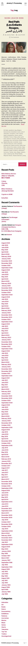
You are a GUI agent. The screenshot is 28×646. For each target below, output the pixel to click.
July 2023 (4, 326)
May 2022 (4, 358)
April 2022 (4, 360)
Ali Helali (6, 130)
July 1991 (4, 580)
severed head (17, 148)
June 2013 (4, 504)
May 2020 (4, 412)
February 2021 (6, 391)
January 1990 (6, 585)
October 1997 (5, 556)
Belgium (19, 130)
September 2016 (6, 488)
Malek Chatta (22, 140)
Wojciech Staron (8, 155)
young (24, 155)
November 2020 (6, 398)
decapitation (10, 135)
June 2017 (4, 472)
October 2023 (6, 319)
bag (16, 130)
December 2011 (6, 508)
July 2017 (4, 470)
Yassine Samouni (17, 155)
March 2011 (5, 513)
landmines (23, 138)
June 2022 (4, 355)
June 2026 (4, 247)
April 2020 (4, 414)
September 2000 (7, 544)
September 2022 (6, 349)
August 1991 (5, 578)
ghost (18, 137)
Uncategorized (6, 636)
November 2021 (6, 371)
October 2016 (5, 486)
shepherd (6, 150)
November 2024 (6, 290)
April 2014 (4, 499)
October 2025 (6, 265)
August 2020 (5, 405)
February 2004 (6, 535)
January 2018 (5, 461)
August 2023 (5, 324)
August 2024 (5, 297)
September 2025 (6, 268)
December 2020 (6, 396)
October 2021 (5, 373)
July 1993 (4, 571)
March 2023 (5, 335)
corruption (12, 133)
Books (3, 607)
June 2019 (4, 434)
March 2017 (5, 479)
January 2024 (6, 313)
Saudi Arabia (9, 148)
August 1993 (5, 569)
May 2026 (4, 250)
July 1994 (4, 565)
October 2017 (5, 466)
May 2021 (4, 385)
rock (5, 148)
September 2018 (6, 445)
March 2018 (5, 457)
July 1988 (4, 594)
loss (11, 140)
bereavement (7, 132)
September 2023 (6, 322)
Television (4, 629)
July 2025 (4, 272)
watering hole (10, 154)
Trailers (4, 634)
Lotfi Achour (15, 140)
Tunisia (11, 152)
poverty (17, 145)
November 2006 (6, 524)
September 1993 (6, 567)
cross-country (19, 133)
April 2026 (4, 252)
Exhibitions (5, 613)
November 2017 (6, 463)
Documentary (5, 611)
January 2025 (6, 286)
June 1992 (4, 574)
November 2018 (6, 441)
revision (19, 147)
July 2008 (4, 520)
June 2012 (4, 506)
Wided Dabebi (18, 154)
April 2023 (4, 333)
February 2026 (6, 256)
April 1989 (4, 589)
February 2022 (6, 364)
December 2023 (6, 315)
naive (15, 143)
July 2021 (4, 380)
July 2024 (4, 299)
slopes (10, 150)
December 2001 (6, 540)
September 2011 (6, 511)
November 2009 (6, 517)
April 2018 (4, 454)
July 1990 (4, 583)
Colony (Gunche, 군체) (4, 183)
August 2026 (5, 243)
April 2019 (4, 439)
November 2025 (6, 263)
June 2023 (4, 328)
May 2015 (4, 497)
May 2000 (4, 549)
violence (23, 152)
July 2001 (4, 542)
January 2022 (6, 367)
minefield (15, 142)
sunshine (15, 150)
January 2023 (6, 340)
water (5, 154)
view (15, 152)
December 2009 (6, 515)
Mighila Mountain (8, 142)
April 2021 (4, 387)
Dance (3, 609)
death (5, 135)
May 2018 (4, 452)
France (11, 137)
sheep (23, 148)
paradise (19, 143)
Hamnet (9, 234)
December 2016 (6, 481)
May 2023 (4, 331)
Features (7, 18)
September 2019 (6, 427)
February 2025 (6, 283)
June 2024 (4, 301)
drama (16, 135)
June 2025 (4, 274)
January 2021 (5, 394)
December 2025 (6, 261)
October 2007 (6, 522)
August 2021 (5, 378)
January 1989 (5, 592)
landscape (6, 140)
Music (3, 622)
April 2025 (4, 279)
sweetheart (21, 150)
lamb (18, 138)
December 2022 (6, 342)
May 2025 (4, 277)
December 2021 (6, 369)
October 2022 (5, 346)
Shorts (3, 627)
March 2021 (5, 389)
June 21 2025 (21, 35)
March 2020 (5, 416)
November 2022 (6, 344)
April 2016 (4, 495)
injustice (9, 138)
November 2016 (6, 484)
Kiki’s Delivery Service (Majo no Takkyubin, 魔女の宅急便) (8, 176)
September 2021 (6, 376)
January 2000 (6, 551)
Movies (21, 18)
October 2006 (6, 526)
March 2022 (5, 362)
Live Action (14, 18)
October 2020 (6, 400)
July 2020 (4, 407)
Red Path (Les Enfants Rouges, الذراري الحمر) (14, 26)
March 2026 (5, 254)
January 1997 (5, 560)
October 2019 (5, 425)
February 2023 (6, 337)
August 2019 (5, 430)
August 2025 (5, 270)
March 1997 (5, 558)
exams (20, 135)
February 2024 (6, 310)
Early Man (4, 198)
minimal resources (8, 143)
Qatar (21, 145)
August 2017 (5, 468)
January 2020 (6, 421)
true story (6, 152)
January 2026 (6, 259)
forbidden (6, 137)
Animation (4, 602)
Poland (13, 145)
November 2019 (6, 423)
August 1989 (5, 587)
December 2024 (6, 288)
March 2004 (5, 533)
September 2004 (7, 531)
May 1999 (4, 553)
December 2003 (6, 538)
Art (2, 604)
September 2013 (6, 502)
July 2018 (4, 448)
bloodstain (14, 132)
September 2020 (7, 403)
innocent (14, 138)
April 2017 (4, 477)
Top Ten (4, 631)
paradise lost (7, 145)
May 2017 (4, 475)
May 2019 (4, 436)
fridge (15, 137)
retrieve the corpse (12, 147)
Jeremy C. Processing (14, 3)
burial (18, 132)
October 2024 (6, 292)
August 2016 (5, 490)
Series (3, 625)
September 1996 (6, 562)
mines (20, 142)
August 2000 (5, 547)
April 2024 (4, 306)
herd (5, 138)
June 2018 (4, 450)
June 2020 (5, 409)
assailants (11, 130)
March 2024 (5, 308)
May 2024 (4, 304)
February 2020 (6, 418)
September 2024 (6, 295)
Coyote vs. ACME (6, 194)
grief (22, 137)
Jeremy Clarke (10, 35)
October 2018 (5, 443)
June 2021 (4, 382)
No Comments (15, 37)
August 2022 (5, 351)
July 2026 (4, 245)
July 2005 (4, 529)
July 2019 (4, 432)
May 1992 (4, 576)
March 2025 (5, 281)
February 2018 (6, 459)
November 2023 (6, 317)
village (18, 152)
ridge (23, 147)
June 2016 (4, 493)
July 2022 (4, 353)
